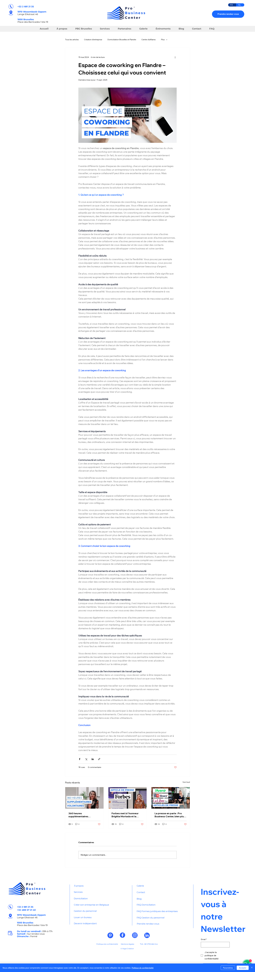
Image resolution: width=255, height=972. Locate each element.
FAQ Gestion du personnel (150, 917)
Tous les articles (72, 39)
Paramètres (228, 967)
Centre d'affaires (148, 39)
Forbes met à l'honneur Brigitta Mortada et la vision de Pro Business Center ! (125, 815)
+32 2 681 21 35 (26, 6)
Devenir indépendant (85, 923)
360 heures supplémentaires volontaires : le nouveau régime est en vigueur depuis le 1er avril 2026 (82, 815)
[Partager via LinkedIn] (92, 759)
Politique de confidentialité (107, 944)
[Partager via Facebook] (79, 759)
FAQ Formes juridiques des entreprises (157, 911)
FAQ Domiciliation (146, 905)
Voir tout (186, 782)
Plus (163, 39)
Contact (141, 892)
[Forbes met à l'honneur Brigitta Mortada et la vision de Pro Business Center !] (127, 798)
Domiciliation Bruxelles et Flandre (121, 39)
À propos (79, 886)
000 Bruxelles (26, 19)
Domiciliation (81, 898)
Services (78, 892)
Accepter (242, 967)
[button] (125, 29)
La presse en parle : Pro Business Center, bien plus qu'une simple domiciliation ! (170, 815)
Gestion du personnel (85, 911)
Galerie (140, 886)
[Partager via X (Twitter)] (86, 759)
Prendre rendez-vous (148, 923)
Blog (139, 899)
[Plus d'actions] (175, 57)
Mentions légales (127, 944)
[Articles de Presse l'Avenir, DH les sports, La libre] (170, 798)
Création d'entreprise (93, 39)
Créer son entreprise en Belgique (91, 905)
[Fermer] (251, 968)
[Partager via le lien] (99, 759)
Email (204, 939)
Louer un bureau (83, 917)
